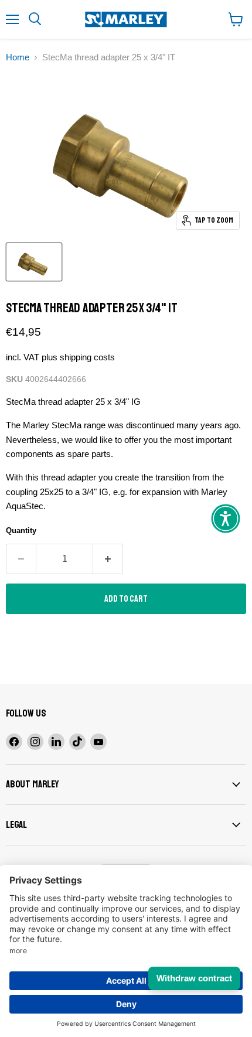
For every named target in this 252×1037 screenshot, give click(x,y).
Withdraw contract (194, 978)
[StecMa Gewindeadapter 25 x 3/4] (34, 262)
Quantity (21, 530)
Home (17, 57)
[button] (225, 518)
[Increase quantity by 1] (108, 559)
